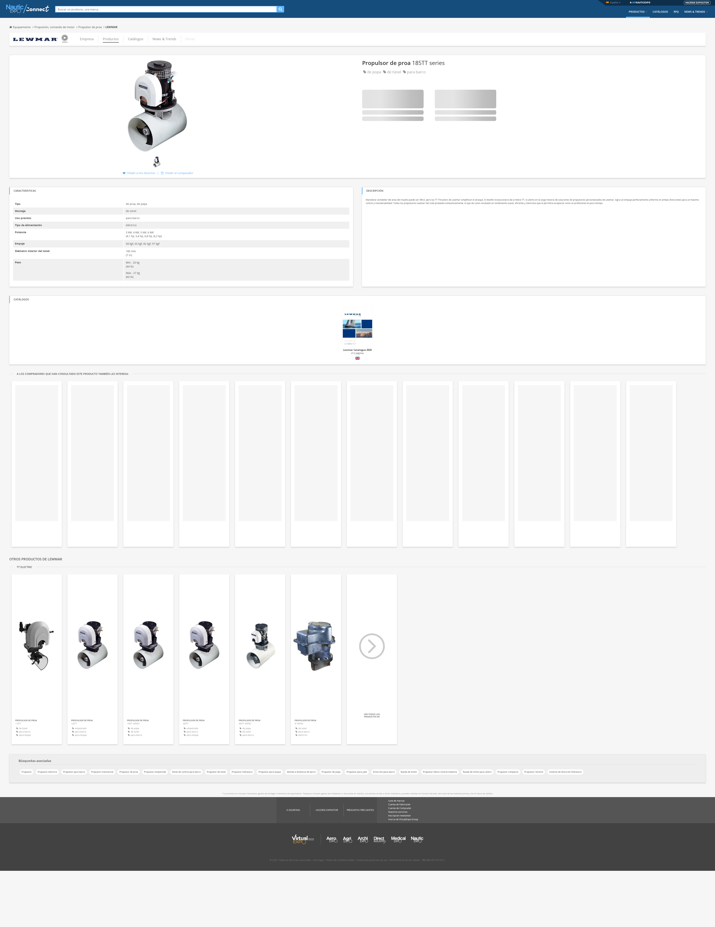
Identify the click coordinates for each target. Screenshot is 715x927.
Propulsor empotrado (155, 771)
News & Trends (694, 11)
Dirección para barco (384, 771)
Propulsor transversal (102, 771)
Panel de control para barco (186, 771)
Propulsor (27, 771)
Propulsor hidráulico (242, 771)
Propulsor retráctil (533, 771)
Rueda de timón (409, 771)
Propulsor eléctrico (47, 771)
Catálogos (660, 11)
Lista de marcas (396, 800)
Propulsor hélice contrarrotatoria (440, 771)
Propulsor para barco (74, 771)
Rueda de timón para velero (477, 771)
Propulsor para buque (269, 771)
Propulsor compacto (508, 771)
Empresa (87, 39)
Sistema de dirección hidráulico (565, 771)
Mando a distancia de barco (301, 771)
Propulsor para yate (357, 771)
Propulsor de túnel (216, 771)
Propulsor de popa (331, 771)
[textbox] (166, 9)
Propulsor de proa (128, 771)
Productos (637, 11)
